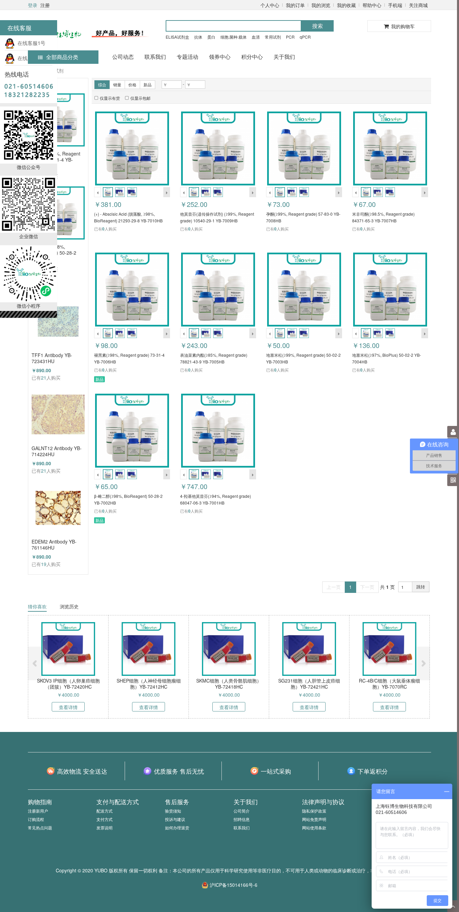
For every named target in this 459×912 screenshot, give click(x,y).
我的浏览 (320, 5)
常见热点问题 (40, 827)
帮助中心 (372, 5)
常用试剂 (273, 37)
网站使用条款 (314, 827)
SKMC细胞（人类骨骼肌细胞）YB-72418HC (228, 683)
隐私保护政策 (314, 811)
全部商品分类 (62, 57)
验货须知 (173, 811)
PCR (290, 37)
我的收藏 (346, 5)
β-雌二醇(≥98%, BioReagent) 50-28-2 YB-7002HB (54, 250)
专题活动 (187, 56)
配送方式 (104, 811)
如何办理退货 (177, 827)
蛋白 (211, 37)
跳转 (420, 586)
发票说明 (104, 827)
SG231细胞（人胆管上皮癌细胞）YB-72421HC (309, 683)
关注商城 (418, 5)
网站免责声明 (314, 819)
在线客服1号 (30, 42)
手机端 (395, 5)
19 (43, 564)
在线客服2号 (30, 57)
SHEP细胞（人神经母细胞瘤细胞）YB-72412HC (149, 683)
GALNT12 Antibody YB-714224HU (57, 451)
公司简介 (242, 811)
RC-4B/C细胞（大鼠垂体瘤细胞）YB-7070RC (389, 683)
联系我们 (155, 56)
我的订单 (295, 5)
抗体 (198, 37)
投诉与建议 (175, 819)
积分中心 (252, 56)
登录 (32, 5)
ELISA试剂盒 (177, 37)
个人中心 (269, 5)
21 (43, 377)
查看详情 (68, 707)
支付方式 (104, 819)
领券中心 (220, 56)
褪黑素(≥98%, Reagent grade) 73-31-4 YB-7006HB (56, 156)
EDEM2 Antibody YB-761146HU (54, 544)
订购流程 (36, 819)
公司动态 (123, 56)
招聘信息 (242, 819)
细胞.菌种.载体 (233, 37)
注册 (45, 5)
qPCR (305, 37)
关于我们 (284, 56)
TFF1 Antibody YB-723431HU (52, 358)
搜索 (317, 26)
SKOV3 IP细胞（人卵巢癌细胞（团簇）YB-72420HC (68, 683)
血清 (256, 37)
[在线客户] (393, 68)
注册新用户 (38, 811)
